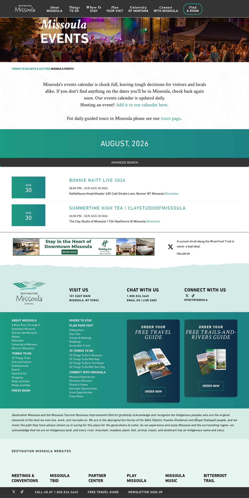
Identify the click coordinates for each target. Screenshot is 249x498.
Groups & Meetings (80, 337)
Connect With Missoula (87, 372)
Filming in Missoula (80, 380)
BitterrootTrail (215, 478)
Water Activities (21, 381)
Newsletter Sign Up (145, 492)
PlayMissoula (136, 478)
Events (16, 369)
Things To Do (20, 68)
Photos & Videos (78, 384)
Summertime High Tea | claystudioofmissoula (127, 208)
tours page (171, 118)
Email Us (133, 300)
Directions (171, 193)
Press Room (21, 390)
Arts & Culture (39, 68)
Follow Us (183, 253)
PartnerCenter (97, 478)
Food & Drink (19, 373)
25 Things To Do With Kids (84, 359)
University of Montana (24, 344)
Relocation (18, 340)
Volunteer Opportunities (83, 388)
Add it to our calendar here (141, 105)
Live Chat (150, 300)
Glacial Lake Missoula (24, 332)
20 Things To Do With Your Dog (87, 366)
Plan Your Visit (81, 325)
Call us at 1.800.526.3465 (56, 492)
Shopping (17, 377)
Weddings (75, 341)
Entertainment (20, 365)
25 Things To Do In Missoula (85, 355)
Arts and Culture (21, 361)
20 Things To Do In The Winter (86, 363)
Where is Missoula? (23, 348)
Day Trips (75, 333)
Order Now (153, 391)
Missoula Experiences (82, 376)
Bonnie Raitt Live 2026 (97, 180)
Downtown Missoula (23, 328)
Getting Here (76, 330)
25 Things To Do (21, 358)
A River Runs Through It (26, 324)
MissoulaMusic (175, 478)
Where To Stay (80, 320)
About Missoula (24, 320)
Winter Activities (21, 385)
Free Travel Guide (103, 492)
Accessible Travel (79, 345)
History (16, 336)
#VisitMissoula (196, 299)
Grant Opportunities (80, 392)
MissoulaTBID (60, 478)
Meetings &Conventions (25, 478)
